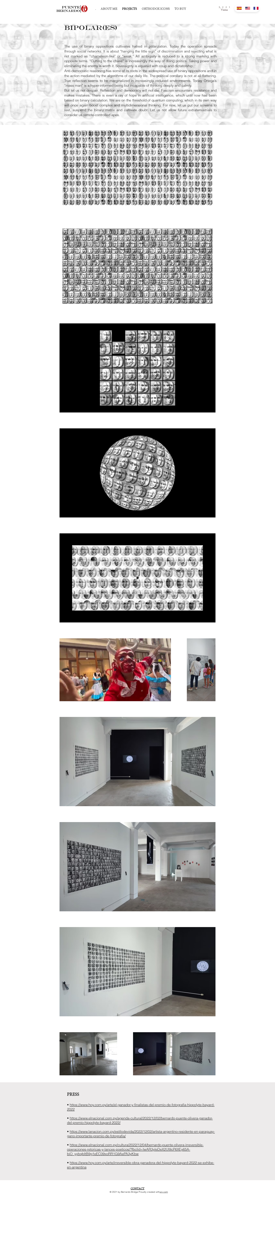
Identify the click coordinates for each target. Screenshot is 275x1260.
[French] (255, 8)
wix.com (164, 1191)
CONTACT (138, 1188)
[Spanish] (238, 8)
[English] (247, 8)
